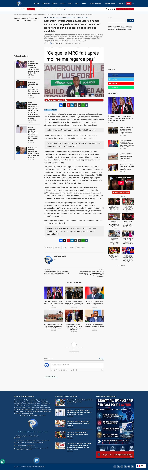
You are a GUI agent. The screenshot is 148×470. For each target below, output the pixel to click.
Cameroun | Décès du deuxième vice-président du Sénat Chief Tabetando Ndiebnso (78, 423)
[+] (76, 370)
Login (102, 359)
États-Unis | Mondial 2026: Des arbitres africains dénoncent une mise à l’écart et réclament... (74, 303)
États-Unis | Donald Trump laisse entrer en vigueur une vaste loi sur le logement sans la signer (120, 118)
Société (54, 3)
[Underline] (57, 370)
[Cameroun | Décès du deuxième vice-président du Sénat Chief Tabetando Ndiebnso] (60, 423)
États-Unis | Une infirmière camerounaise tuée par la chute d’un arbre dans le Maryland (33, 152)
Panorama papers (60, 256)
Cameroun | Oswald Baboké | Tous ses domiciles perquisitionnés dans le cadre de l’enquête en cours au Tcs (34, 88)
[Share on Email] (79, 105)
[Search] (133, 3)
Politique (36, 3)
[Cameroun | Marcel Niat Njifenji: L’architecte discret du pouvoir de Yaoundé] (60, 434)
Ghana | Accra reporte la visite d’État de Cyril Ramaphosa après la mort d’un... (94, 303)
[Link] (71, 370)
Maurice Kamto (81, 247)
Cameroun (57, 247)
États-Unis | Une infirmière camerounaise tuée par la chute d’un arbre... (56, 9)
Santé (69, 3)
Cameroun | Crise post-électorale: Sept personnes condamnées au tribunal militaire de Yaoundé (53, 326)
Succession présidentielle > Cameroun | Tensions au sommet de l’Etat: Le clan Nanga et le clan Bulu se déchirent (33, 68)
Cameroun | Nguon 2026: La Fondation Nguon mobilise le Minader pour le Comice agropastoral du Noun (127, 167)
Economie (46, 3)
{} (73, 370)
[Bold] (52, 370)
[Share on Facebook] (61, 105)
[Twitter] (108, 9)
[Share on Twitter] (64, 105)
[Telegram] (114, 9)
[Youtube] (110, 9)
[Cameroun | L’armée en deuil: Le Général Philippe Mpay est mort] (60, 402)
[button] (36, 9)
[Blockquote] (66, 370)
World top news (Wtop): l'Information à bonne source (33, 432)
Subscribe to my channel (122, 192)
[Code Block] (69, 370)
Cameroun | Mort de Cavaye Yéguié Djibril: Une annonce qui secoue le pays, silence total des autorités (79, 412)
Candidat (65, 247)
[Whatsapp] (112, 9)
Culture (62, 3)
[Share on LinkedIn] (72, 105)
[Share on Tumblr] (86, 105)
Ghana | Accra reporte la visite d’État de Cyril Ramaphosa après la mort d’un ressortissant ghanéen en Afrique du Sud (127, 143)
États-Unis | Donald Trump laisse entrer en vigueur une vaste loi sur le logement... (53, 303)
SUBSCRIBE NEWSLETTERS (125, 9)
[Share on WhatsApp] (83, 105)
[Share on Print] (75, 105)
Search (110, 18)
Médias (121, 3)
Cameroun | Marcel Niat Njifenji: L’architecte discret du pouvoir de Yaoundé (77, 434)
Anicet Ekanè (48, 247)
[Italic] (54, 370)
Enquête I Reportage (95, 3)
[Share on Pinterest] (68, 105)
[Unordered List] (64, 370)
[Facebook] (106, 9)
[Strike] (59, 370)
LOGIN (128, 3)
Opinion (84, 3)
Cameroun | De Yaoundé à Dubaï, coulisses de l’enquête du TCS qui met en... (94, 326)
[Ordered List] (61, 370)
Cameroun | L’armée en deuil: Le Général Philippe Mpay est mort (79, 401)
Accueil (16, 14)
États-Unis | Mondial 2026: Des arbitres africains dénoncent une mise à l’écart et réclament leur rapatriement (126, 130)
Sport (76, 3)
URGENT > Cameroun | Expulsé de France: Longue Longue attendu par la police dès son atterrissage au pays (33, 133)
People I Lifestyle (110, 3)
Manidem (72, 247)
